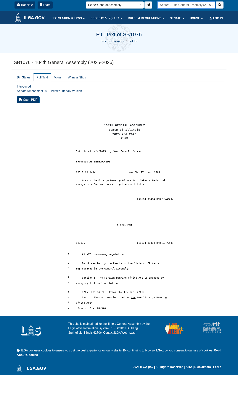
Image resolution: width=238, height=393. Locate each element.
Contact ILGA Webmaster (119, 332)
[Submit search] (219, 5)
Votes (58, 77)
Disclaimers (202, 367)
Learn (217, 367)
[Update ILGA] (148, 5)
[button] (65, 18)
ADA (189, 367)
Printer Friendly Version (66, 91)
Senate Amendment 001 (33, 91)
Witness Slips (77, 77)
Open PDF (29, 99)
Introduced (24, 86)
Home (103, 41)
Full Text (42, 77)
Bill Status (23, 77)
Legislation (117, 41)
